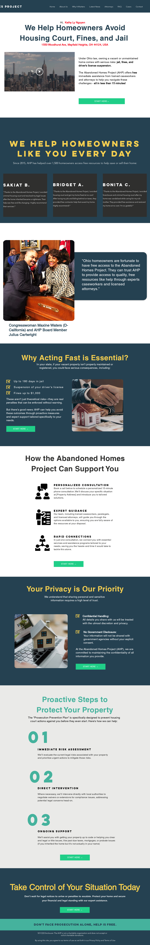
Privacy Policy (94, 940)
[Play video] (39, 71)
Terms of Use (109, 940)
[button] (52, 7)
